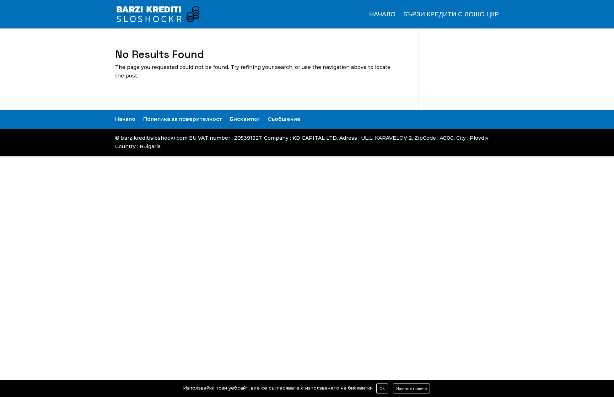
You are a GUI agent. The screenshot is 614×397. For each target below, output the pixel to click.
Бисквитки (245, 119)
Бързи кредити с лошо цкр (451, 15)
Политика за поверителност (182, 119)
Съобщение (284, 119)
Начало (382, 15)
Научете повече (411, 388)
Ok (382, 388)
